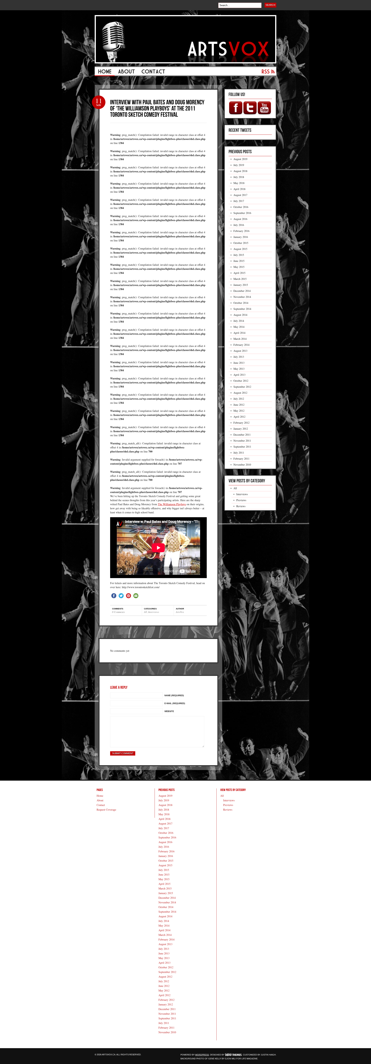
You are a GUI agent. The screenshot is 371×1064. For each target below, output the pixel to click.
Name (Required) (174, 695)
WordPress (202, 1055)
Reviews (240, 506)
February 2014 (241, 345)
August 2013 (240, 351)
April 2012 (239, 416)
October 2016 (240, 207)
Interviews (153, 612)
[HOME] (105, 72)
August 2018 (240, 171)
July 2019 (238, 165)
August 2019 (240, 159)
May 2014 (238, 327)
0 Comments (118, 612)
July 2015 (238, 255)
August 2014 (240, 315)
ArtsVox (180, 612)
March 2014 (240, 339)
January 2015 (240, 285)
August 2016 (240, 219)
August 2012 (240, 392)
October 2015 (240, 243)
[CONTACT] (153, 72)
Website (169, 711)
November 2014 (242, 297)
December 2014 (242, 291)
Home (100, 795)
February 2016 (241, 231)
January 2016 (240, 237)
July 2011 (238, 452)
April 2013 (239, 375)
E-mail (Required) (174, 703)
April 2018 (239, 189)
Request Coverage (106, 809)
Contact (101, 805)
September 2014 (242, 309)
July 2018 (238, 177)
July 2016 (238, 225)
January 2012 (240, 428)
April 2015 (239, 273)
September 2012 (242, 386)
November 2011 (242, 440)
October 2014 (240, 303)
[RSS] (266, 72)
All (145, 612)
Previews (241, 500)
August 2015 (240, 249)
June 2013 (238, 363)
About (100, 800)
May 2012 (238, 410)
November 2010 (242, 464)
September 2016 (242, 213)
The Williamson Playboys (172, 504)
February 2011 (241, 458)
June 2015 (238, 261)
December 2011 (242, 434)
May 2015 (238, 267)
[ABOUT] (126, 72)
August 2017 (240, 195)
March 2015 (240, 279)
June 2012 (238, 404)
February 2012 (241, 422)
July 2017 (238, 201)
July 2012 (238, 398)
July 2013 (238, 357)
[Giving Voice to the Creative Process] (185, 62)
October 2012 (240, 380)
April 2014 (239, 333)
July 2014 (238, 321)
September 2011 (242, 446)
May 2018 (238, 183)
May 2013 (238, 369)
